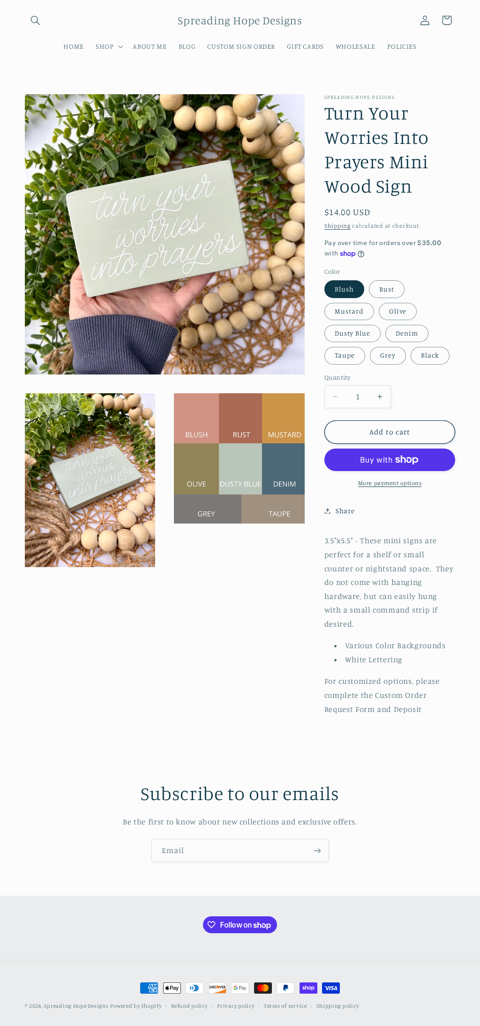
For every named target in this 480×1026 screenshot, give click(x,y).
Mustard (349, 311)
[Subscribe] (317, 850)
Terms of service (285, 1006)
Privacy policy (235, 1006)
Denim (407, 333)
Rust (386, 289)
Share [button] (345, 511)
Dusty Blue (353, 333)
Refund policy (189, 1006)
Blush (344, 289)
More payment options (390, 483)
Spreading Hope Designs (76, 1006)
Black (430, 355)
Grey (388, 355)
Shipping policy (337, 1006)
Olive (397, 311)
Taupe (345, 355)
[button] (35, 20)
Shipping (337, 225)
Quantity (337, 377)
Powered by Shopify (135, 1006)
